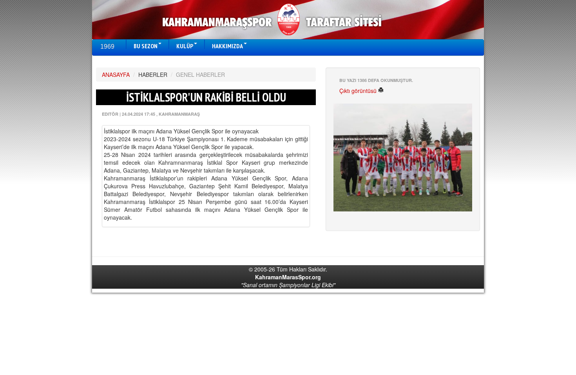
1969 (107, 46)
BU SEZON (146, 46)
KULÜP (184, 46)
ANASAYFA (116, 74)
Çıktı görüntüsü (358, 91)
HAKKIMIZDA (227, 46)
